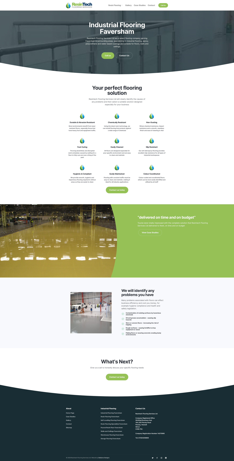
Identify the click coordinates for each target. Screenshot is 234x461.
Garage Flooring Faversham (110, 438)
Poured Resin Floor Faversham (112, 427)
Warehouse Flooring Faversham (112, 435)
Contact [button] (151, 5)
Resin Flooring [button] (114, 5)
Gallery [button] (128, 5)
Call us (108, 55)
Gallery (68, 420)
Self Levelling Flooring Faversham (113, 420)
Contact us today (117, 190)
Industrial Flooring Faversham (111, 413)
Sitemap (69, 427)
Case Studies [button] (140, 5)
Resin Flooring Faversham (110, 417)
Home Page (70, 413)
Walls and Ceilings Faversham (111, 431)
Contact (69, 424)
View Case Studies (150, 232)
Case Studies (70, 417)
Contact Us (124, 55)
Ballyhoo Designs (104, 457)
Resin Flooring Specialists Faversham (114, 424)
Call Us (163, 5)
